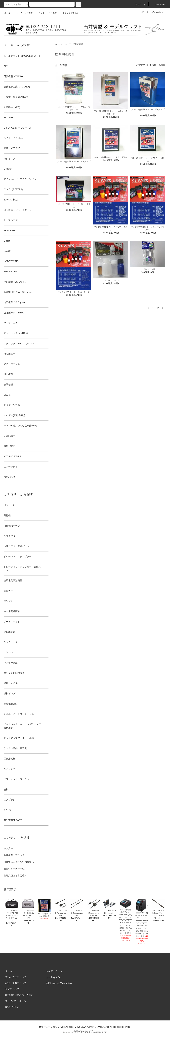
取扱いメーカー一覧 (14, 868)
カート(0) (160, 4)
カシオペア (67, 44)
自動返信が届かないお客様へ (19, 862)
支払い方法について (15, 977)
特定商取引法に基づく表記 (19, 995)
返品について (12, 989)
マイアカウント (54, 971)
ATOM (15, 1007)
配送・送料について (15, 983)
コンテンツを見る (71, 13)
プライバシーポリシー (17, 1001)
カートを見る (53, 977)
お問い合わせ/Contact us (151, 12)
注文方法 (8, 848)
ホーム (7, 13)
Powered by (68, 1032)
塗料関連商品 (78, 44)
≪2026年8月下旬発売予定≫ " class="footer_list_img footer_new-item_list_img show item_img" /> (125, 916)
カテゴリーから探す (48, 13)
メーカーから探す (25, 13)
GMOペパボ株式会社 (98, 1026)
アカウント (140, 4)
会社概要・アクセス (14, 855)
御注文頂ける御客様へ (15, 875)
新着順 (162, 65)
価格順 (152, 65)
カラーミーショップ (49, 1026)
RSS (7, 1007)
